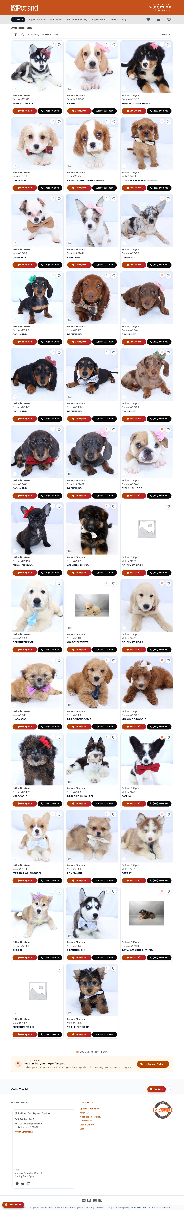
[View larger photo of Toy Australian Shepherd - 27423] (162, 891)
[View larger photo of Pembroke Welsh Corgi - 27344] (52, 814)
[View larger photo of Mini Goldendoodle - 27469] (162, 660)
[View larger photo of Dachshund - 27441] (162, 275)
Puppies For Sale (37, 19)
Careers (114, 19)
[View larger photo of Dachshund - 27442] (52, 352)
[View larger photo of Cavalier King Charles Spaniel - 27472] (162, 121)
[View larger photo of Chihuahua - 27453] (162, 198)
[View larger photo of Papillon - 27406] (162, 737)
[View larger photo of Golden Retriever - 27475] (162, 583)
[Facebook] (17, 1183)
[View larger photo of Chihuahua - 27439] (52, 198)
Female (21, 99)
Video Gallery (56, 19)
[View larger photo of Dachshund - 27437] (107, 275)
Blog (124, 19)
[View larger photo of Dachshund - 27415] (52, 275)
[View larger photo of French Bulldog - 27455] (52, 506)
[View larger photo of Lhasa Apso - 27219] (52, 660)
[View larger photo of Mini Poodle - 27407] (52, 737)
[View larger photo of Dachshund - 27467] (107, 429)
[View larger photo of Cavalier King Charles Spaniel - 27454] (107, 121)
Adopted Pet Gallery (77, 19)
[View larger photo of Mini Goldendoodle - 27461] (107, 660)
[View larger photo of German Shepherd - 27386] (107, 506)
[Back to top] (170, 1089)
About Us (85, 1112)
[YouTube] (23, 1183)
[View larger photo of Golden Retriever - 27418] (107, 583)
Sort (164, 34)
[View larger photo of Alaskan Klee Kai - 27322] (52, 44)
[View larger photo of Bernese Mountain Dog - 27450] (162, 44)
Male (20, 176)
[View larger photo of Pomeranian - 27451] (107, 814)
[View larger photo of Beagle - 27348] (107, 44)
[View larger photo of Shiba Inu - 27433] (52, 891)
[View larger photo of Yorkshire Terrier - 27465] (107, 968)
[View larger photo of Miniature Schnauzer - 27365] (107, 737)
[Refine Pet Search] (15, 34)
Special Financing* (89, 1108)
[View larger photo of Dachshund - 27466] (52, 429)
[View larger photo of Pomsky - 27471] (162, 814)
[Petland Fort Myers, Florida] (24, 8)
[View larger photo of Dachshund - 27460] (107, 352)
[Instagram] (28, 1183)
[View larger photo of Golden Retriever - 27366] (52, 583)
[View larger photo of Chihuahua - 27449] (107, 198)
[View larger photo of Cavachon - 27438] (52, 121)
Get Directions (25, 1131)
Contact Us (86, 1120)
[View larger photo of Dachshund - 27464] (162, 352)
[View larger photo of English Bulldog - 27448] (162, 429)
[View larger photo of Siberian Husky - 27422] (107, 891)
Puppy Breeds (98, 19)
